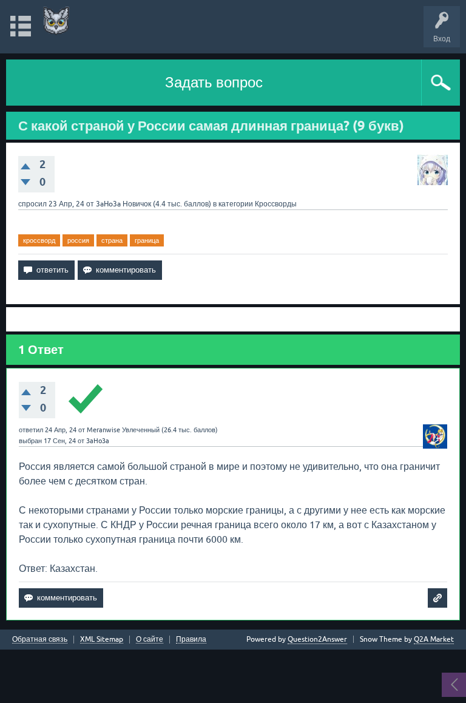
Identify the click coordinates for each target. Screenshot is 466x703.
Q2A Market (434, 639)
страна (112, 240)
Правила (191, 640)
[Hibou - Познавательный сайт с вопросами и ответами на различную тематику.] (56, 21)
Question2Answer (317, 639)
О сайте (149, 640)
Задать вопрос (214, 82)
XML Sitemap (101, 640)
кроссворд (39, 240)
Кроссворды (276, 204)
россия (78, 240)
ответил (31, 429)
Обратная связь (39, 640)
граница (147, 240)
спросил (32, 204)
